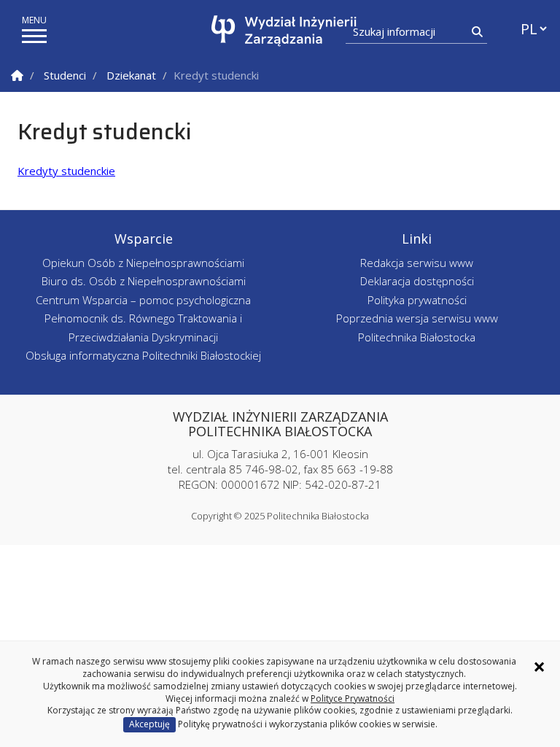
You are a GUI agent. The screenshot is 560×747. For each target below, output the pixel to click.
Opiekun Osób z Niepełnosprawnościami (143, 262)
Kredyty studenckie (66, 170)
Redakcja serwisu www (416, 262)
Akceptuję (149, 724)
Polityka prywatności (417, 300)
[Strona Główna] (17, 75)
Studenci (65, 75)
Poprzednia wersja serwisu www (417, 318)
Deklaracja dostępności (417, 281)
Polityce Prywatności (352, 698)
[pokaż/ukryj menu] (34, 36)
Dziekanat (131, 75)
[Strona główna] (284, 31)
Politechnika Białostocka (416, 337)
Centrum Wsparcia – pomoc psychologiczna (143, 300)
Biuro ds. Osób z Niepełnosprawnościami (144, 281)
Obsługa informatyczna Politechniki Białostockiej (143, 355)
